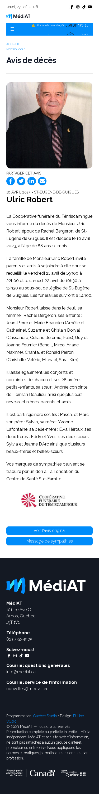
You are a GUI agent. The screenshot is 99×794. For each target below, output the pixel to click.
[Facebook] (10, 181)
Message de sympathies (49, 541)
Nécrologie (15, 49)
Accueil (13, 44)
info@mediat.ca (21, 671)
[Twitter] (21, 181)
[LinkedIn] (31, 181)
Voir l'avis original (50, 530)
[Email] (42, 181)
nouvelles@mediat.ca (26, 688)
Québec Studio (45, 716)
